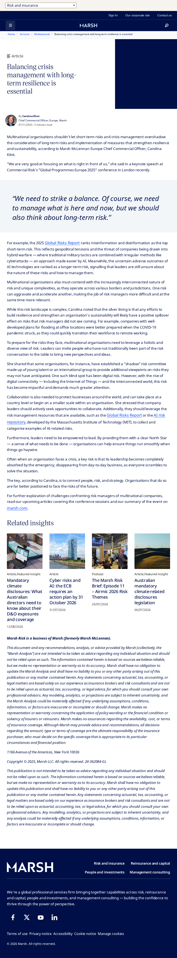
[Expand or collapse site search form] (166, 25)
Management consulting (150, 872)
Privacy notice (40, 933)
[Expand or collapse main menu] (10, 25)
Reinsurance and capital (150, 863)
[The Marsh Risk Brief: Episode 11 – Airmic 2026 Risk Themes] (110, 551)
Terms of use (17, 933)
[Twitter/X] (27, 917)
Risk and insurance (109, 863)
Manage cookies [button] (111, 933)
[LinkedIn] (54, 917)
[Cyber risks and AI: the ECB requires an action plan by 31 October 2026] (67, 551)
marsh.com (17, 508)
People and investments (105, 872)
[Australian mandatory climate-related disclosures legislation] (152, 551)
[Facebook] (13, 917)
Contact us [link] (164, 15)
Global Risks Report (62, 242)
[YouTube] (40, 917)
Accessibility (63, 933)
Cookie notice (85, 933)
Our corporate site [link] (137, 15)
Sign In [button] (113, 15)
